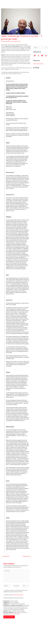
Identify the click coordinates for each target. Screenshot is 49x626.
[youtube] (42, 55)
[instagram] (46, 55)
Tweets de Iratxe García (38, 63)
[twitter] (35, 55)
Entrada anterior (5, 556)
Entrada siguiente (27, 556)
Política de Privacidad (18, 594)
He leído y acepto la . (13, 594)
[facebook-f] (38, 55)
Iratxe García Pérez (25, 2)
